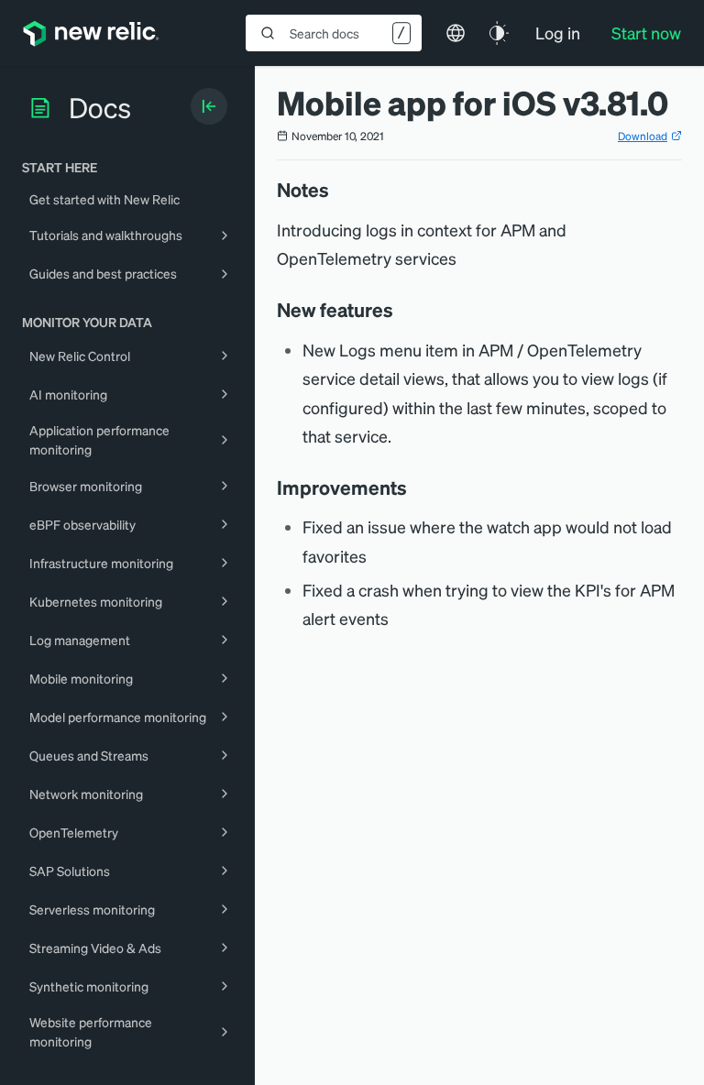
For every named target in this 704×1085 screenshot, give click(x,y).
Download (642, 136)
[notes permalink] (338, 190)
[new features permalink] (402, 310)
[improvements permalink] (416, 488)
